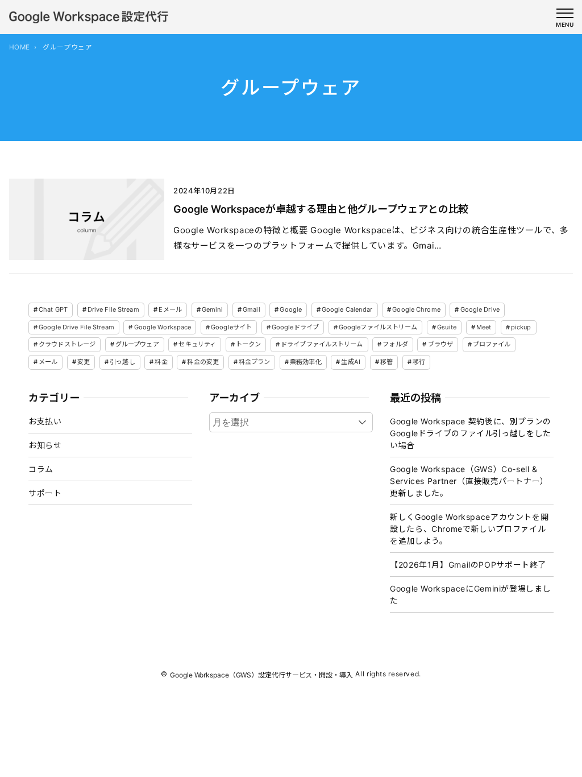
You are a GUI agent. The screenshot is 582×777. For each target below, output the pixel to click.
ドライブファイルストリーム (322, 344)
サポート (45, 493)
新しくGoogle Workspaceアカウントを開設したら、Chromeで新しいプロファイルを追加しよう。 (469, 528)
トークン (248, 344)
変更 (83, 362)
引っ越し (122, 362)
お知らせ (45, 445)
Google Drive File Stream (76, 327)
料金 (161, 362)
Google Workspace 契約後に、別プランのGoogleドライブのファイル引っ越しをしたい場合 (470, 433)
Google (291, 309)
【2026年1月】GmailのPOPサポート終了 (468, 564)
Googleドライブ (295, 327)
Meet (483, 327)
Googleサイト (231, 327)
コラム (40, 469)
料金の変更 (203, 362)
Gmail (251, 309)
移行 (419, 362)
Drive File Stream (113, 309)
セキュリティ (197, 344)
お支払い (45, 421)
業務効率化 (306, 362)
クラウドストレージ (67, 344)
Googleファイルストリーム (378, 327)
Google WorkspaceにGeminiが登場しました (470, 594)
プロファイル (492, 344)
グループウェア (137, 344)
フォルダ (395, 344)
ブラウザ (440, 344)
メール (48, 362)
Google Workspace (163, 327)
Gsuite (446, 327)
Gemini (212, 309)
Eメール (170, 309)
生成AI (350, 362)
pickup (521, 327)
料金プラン (255, 362)
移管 (386, 362)
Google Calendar (347, 309)
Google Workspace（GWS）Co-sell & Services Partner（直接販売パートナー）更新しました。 (469, 481)
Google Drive (480, 309)
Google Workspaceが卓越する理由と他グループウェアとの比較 (320, 208)
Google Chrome (416, 309)
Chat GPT (53, 309)
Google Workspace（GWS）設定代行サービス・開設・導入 (261, 674)
